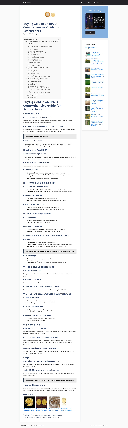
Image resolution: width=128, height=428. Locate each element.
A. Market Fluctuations (34, 73)
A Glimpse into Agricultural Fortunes (97, 94)
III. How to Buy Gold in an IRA (35, 56)
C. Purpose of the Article (35, 48)
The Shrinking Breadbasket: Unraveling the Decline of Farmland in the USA (97, 62)
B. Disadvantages (33, 70)
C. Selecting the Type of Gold (36, 60)
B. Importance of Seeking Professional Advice (40, 87)
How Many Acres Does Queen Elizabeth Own (97, 81)
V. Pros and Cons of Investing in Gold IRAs (38, 67)
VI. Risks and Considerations (34, 72)
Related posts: (33, 97)
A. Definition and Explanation (36, 51)
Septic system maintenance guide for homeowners (98, 53)
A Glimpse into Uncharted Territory (97, 115)
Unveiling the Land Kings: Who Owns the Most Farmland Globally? (97, 109)
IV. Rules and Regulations (34, 62)
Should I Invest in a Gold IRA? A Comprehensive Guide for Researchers (42, 417)
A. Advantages (33, 68)
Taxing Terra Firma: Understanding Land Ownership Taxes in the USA (97, 123)
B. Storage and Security (35, 75)
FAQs (29, 91)
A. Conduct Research (34, 80)
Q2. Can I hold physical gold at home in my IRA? (40, 94)
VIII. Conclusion (31, 84)
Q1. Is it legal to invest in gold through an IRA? (40, 92)
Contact (105, 425)
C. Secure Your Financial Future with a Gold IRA (40, 89)
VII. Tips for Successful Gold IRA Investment (38, 78)
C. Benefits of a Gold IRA (35, 54)
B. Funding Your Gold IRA (35, 59)
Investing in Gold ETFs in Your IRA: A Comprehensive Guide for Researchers (43, 415)
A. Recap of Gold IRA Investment (37, 86)
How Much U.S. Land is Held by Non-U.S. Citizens (98, 101)
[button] (103, 2)
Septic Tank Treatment (93, 2)
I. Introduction (31, 43)
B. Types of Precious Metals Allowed (38, 52)
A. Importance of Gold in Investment (37, 45)
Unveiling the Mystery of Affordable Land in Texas (97, 76)
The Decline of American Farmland (97, 68)
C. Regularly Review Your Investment (38, 83)
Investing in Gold (29, 414)
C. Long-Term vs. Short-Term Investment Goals (40, 76)
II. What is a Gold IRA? (33, 49)
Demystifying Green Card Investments (97, 88)
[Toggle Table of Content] (57, 39)
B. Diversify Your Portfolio (35, 81)
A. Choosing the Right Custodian (37, 57)
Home (83, 2)
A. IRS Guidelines (33, 64)
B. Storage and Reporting (35, 65)
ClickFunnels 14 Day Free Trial (91, 48)
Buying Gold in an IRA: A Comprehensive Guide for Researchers (42, 41)
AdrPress (27, 2)
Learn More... (90, 32)
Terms (100, 425)
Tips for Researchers (33, 95)
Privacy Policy (93, 425)
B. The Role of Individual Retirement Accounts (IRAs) (41, 46)
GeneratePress (40, 425)
